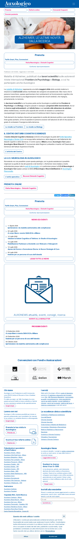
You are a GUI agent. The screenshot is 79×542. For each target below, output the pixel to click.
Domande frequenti (60, 10)
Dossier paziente (11, 14)
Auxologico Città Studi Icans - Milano (15, 455)
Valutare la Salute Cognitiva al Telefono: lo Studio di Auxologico (32, 238)
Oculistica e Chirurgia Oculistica (50, 434)
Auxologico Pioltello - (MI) (11, 464)
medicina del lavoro (66, 403)
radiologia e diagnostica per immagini (60, 395)
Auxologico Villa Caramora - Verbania (15, 480)
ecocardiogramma (52, 399)
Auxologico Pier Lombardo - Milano (14, 460)
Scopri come (48, 484)
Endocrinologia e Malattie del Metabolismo (53, 425)
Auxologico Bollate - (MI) (11, 466)
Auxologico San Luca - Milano (13, 502)
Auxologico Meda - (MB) (11, 471)
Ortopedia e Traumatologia (49, 437)
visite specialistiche (64, 399)
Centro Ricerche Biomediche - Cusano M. (16, 511)
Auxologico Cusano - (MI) (11, 469)
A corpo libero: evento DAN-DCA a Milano (24, 233)
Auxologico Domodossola (11, 478)
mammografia (69, 397)
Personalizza (50, 531)
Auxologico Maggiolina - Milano (13, 457)
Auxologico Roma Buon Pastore (13, 509)
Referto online (34, 10)
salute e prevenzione (68, 451)
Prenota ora (11, 433)
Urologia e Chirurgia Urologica (50, 439)
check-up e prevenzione (48, 405)
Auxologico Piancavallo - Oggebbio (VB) (16, 504)
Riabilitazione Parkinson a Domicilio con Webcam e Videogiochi (32, 244)
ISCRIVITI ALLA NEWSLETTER (39, 319)
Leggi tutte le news (49, 458)
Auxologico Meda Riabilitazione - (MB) (15, 473)
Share (72, 195)
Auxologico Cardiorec (10, 489)
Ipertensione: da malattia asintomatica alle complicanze (29, 228)
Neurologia (44, 432)
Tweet (58, 195)
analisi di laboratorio (67, 393)
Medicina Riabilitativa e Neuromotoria (52, 429)
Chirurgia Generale (46, 420)
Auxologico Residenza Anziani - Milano (15, 507)
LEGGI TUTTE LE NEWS (39, 258)
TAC (46, 397)
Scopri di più (10, 406)
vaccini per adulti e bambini (49, 401)
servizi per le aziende (53, 403)
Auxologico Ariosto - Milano (12, 453)
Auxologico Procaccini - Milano (13, 462)
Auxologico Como (9, 476)
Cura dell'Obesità (46, 417)
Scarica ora (11, 443)
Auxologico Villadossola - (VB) (13, 483)
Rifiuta (26, 536)
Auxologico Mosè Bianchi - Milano (14, 500)
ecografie (43, 399)
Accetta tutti (53, 536)
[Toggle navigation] (74, 4)
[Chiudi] (64, 516)
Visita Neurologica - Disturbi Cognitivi (39, 62)
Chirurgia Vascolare (47, 422)
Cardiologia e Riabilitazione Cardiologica (53, 415)
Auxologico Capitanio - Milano (13, 497)
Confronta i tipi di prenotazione (39, 66)
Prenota (8, 10)
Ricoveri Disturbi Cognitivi (33, 176)
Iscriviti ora (47, 503)
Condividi (65, 195)
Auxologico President (10, 491)
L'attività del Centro (13, 151)
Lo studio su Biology (34, 127)
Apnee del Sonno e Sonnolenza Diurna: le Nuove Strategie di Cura (33, 249)
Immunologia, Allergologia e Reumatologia (53, 427)
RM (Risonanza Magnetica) (56, 397)
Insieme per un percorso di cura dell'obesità (25, 254)
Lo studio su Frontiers (14, 127)
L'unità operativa (12, 177)
